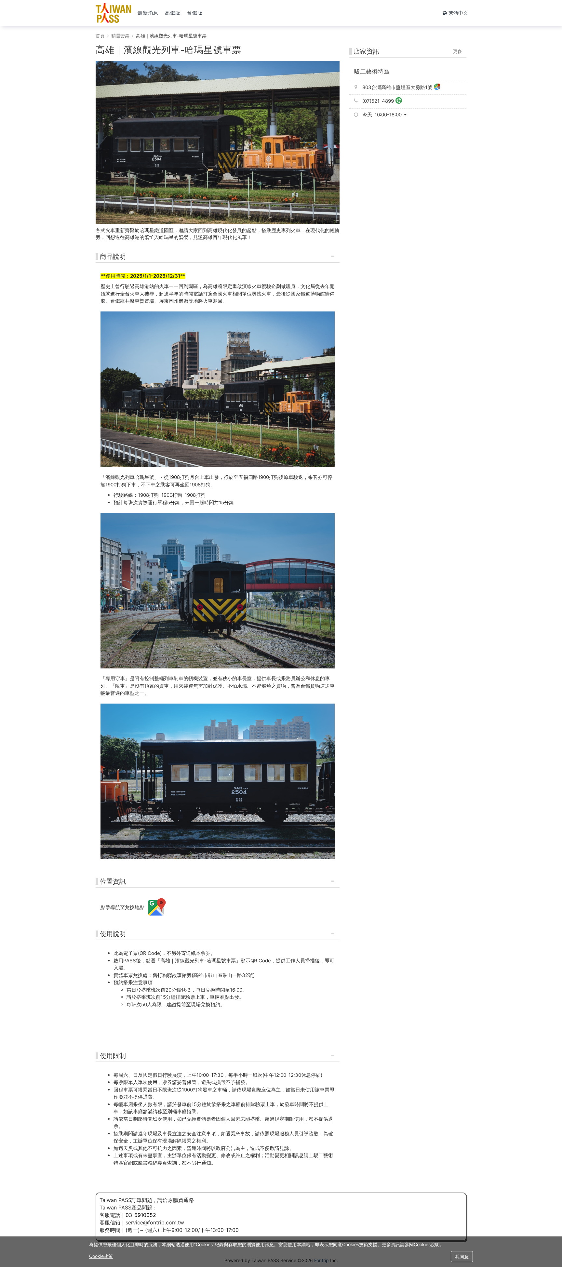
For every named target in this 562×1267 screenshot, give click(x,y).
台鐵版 (195, 13)
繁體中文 (458, 13)
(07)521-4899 (378, 101)
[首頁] (113, 13)
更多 (457, 51)
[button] (386, 114)
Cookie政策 (101, 1256)
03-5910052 (141, 1215)
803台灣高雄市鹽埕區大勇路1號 (397, 87)
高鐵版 (173, 13)
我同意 (462, 1256)
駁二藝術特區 (371, 71)
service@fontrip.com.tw (155, 1222)
